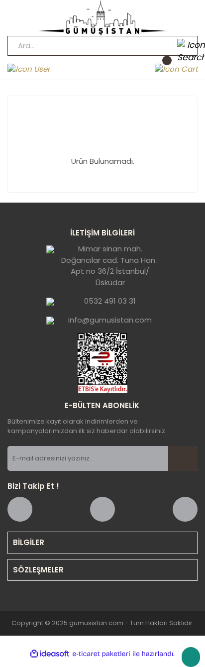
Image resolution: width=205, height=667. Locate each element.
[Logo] (102, 17)
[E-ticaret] (101, 654)
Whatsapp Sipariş (191, 657)
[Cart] (176, 69)
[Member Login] (28, 69)
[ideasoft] (50, 654)
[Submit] (183, 458)
